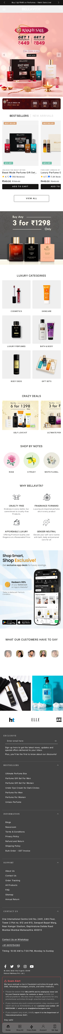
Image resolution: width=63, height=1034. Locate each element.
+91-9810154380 (11, 945)
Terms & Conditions (15, 832)
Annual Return (12, 899)
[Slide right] (58, 2)
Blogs (8, 822)
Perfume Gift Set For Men (18, 778)
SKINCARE (46, 311)
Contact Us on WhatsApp (15, 939)
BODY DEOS (16, 381)
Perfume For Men (14, 792)
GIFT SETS (46, 381)
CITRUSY (31, 472)
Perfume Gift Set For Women (19, 783)
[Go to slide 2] (31, 92)
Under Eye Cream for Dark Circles (22, 788)
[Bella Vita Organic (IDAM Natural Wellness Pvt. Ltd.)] (31, 238)
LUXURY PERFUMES (16, 346)
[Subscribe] (56, 741)
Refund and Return (14, 841)
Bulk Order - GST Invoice (17, 851)
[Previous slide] (4, 55)
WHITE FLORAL (52, 472)
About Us (10, 871)
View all (31, 198)
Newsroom (10, 827)
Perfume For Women (15, 797)
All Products (11, 885)
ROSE (11, 472)
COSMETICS (16, 311)
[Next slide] (59, 55)
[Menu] (6, 9)
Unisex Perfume (13, 802)
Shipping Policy (13, 846)
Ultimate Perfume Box (16, 773)
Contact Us (10, 875)
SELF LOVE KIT (20, 433)
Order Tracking (12, 880)
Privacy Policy (12, 836)
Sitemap (9, 894)
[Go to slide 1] (29, 92)
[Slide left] (4, 2)
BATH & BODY (46, 346)
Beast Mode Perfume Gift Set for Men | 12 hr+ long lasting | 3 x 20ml (20, 172)
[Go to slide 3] (33, 92)
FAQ (7, 890)
